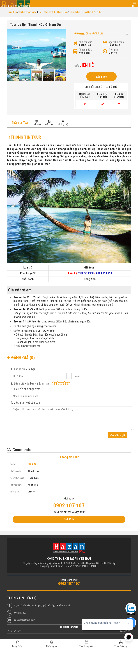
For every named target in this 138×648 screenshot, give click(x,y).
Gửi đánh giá (117, 435)
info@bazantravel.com (24, 620)
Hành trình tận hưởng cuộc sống (15, 6)
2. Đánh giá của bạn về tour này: (30, 383)
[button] (63, 33)
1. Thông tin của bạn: (23, 369)
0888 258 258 (104, 273)
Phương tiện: (85, 49)
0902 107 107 (20, 613)
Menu (134, 6)
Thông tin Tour (20, 122)
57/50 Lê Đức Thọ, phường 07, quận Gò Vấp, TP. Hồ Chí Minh (42, 605)
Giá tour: (14, 464)
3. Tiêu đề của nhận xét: (25, 389)
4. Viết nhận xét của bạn (25, 402)
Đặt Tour (101, 76)
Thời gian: (113, 49)
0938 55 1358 (86, 273)
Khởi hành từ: (85, 42)
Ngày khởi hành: (116, 42)
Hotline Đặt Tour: (69, 580)
